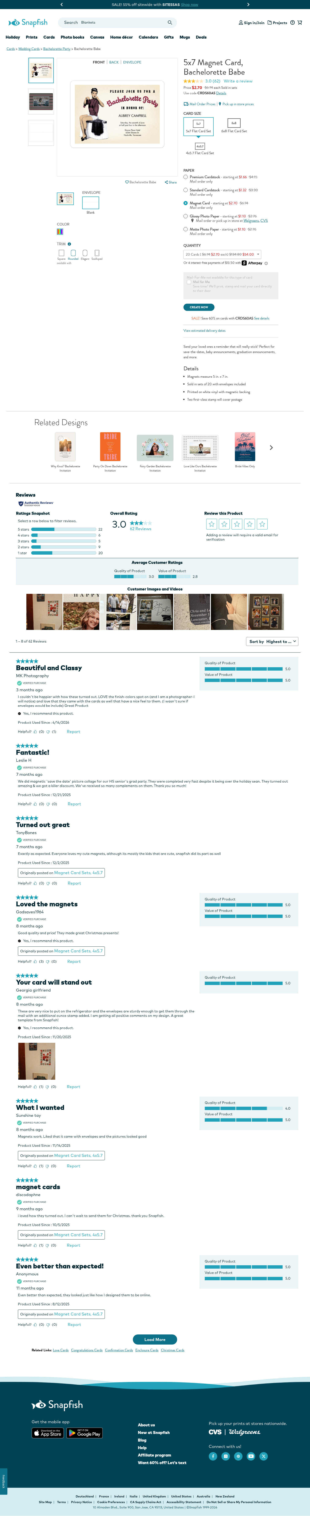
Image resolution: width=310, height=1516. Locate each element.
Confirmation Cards (119, 1350)
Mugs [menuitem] (185, 37)
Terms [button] (61, 1502)
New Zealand (225, 1496)
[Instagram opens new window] (227, 1454)
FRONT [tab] (99, 62)
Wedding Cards (29, 48)
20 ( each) (220, 254)
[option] (41, 70)
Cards (11, 48)
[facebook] (215, 1454)
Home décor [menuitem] (121, 37)
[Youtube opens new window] (253, 1454)
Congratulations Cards (86, 1350)
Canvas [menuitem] (97, 37)
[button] (126, 182)
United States (181, 1496)
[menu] (170, 182)
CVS (264, 220)
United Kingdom (155, 1496)
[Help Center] (292, 23)
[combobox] (117, 23)
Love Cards (61, 1350)
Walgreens (251, 220)
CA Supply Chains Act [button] (145, 1502)
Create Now (199, 307)
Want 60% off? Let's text (162, 1462)
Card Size (192, 113)
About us (146, 1424)
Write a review (238, 81)
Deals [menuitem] (201, 37)
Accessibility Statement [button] (184, 1502)
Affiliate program (154, 1455)
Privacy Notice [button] (81, 1502)
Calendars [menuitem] (148, 37)
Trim (61, 244)
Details (221, 93)
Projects (280, 22)
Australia (204, 1496)
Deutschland (85, 1496)
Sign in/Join (254, 22)
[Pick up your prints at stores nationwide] (215, 1431)
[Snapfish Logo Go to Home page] (27, 22)
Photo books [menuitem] (72, 37)
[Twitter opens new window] (265, 1454)
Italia (134, 1496)
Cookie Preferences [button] (111, 1502)
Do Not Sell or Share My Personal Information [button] (239, 1502)
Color (63, 224)
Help (142, 1447)
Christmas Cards (172, 1350)
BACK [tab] (114, 62)
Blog (142, 1440)
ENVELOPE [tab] (132, 62)
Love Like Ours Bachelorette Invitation (200, 468)
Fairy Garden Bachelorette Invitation (155, 468)
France (104, 1496)
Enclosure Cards (146, 1350)
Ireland (119, 1496)
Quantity (192, 245)
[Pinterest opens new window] (240, 1454)
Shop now (193, 4)
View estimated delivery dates (204, 330)
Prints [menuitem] (32, 37)
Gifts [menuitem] (169, 37)
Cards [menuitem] (49, 37)
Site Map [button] (45, 1502)
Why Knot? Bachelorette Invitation (65, 468)
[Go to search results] (170, 22)
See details (261, 318)
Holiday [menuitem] (13, 37)
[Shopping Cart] (299, 23)
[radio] (60, 232)
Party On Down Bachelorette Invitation (110, 468)
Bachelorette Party (56, 48)
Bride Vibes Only (245, 466)
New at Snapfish (154, 1432)
